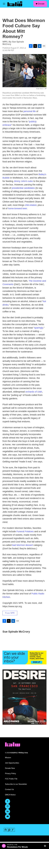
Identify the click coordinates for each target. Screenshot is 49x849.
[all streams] (45, 846)
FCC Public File (11, 779)
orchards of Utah (33, 391)
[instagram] (7, 806)
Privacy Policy (10, 773)
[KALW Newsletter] (24, 657)
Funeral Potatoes (25, 531)
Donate (41, 4)
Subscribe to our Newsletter (16, 784)
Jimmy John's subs (23, 181)
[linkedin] (7, 811)
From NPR (10, 613)
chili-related (30, 205)
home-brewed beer (17, 208)
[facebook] (7, 801)
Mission (8, 758)
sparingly (38, 328)
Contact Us (9, 789)
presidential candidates (23, 188)
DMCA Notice (10, 795)
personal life (29, 111)
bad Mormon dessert (22, 545)
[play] (3, 846)
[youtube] (7, 816)
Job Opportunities (12, 763)
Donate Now (10, 768)
